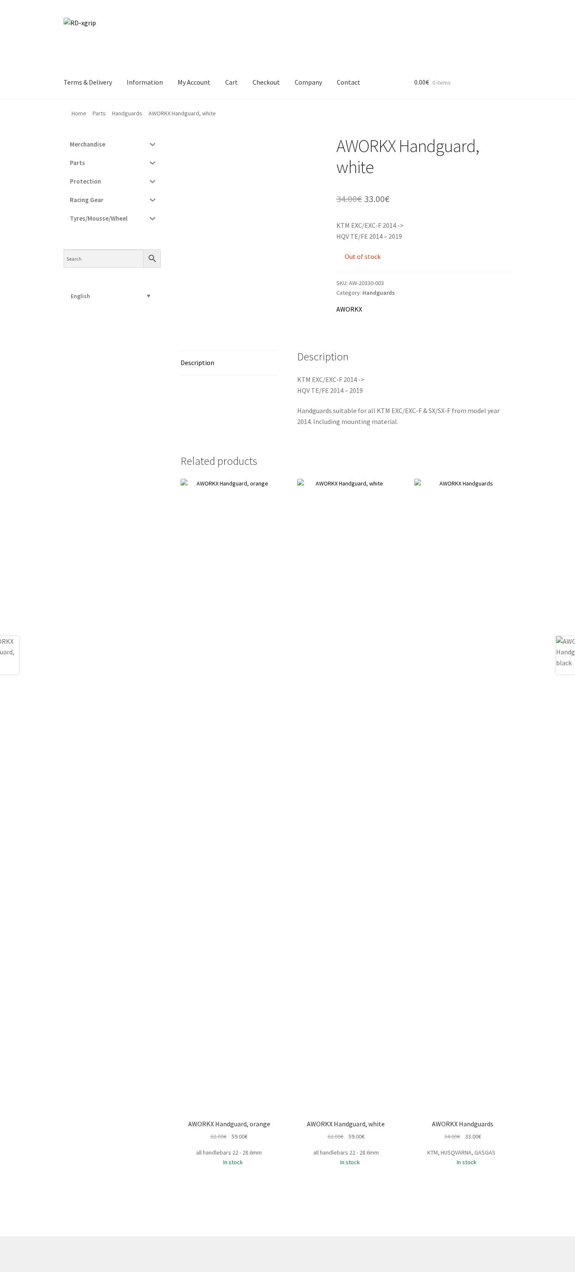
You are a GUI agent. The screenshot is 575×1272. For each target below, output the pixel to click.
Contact (348, 82)
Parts (99, 113)
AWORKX (349, 309)
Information (145, 82)
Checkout (266, 82)
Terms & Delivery (88, 82)
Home (79, 113)
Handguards (127, 113)
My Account (194, 82)
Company (308, 82)
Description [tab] (197, 362)
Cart (231, 82)
